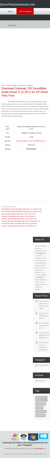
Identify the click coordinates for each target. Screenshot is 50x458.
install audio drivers (40, 399)
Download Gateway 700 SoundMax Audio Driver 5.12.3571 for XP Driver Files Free (24, 92)
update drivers (41, 411)
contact (40, 277)
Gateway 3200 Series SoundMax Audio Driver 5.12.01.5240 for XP (20, 221)
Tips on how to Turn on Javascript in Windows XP (44, 346)
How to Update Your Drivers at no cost (44, 325)
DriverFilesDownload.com (17, 4)
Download (31, 149)
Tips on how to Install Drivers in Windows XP (44, 335)
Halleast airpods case (40, 454)
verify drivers (40, 415)
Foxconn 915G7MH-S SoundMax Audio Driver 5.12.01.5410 (19, 223)
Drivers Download (25, 11)
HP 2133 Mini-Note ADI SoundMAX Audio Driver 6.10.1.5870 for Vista (21, 211)
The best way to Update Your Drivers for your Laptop (44, 304)
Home (10, 11)
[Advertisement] (25, 53)
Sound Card (21, 85)
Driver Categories (11, 85)
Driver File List (13, 18)
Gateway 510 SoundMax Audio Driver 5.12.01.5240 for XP (18, 216)
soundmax (30, 85)
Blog (40, 18)
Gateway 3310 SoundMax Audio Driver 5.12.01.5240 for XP (18, 226)
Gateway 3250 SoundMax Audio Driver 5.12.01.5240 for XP (18, 218)
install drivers (40, 404)
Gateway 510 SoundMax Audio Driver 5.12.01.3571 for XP (18, 214)
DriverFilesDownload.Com (25, 454)
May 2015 (42, 381)
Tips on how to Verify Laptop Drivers (44, 316)
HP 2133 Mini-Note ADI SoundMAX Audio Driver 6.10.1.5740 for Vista (21, 209)
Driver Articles (43, 365)
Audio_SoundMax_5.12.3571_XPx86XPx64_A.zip (31, 141)
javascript (39, 408)
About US (28, 18)
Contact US (12, 25)
